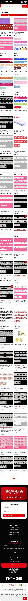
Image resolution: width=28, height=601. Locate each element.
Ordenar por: (21, 15)
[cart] (25, 2)
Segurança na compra (14, 553)
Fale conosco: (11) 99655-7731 (14, 543)
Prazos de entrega (14, 536)
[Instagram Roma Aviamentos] (10, 578)
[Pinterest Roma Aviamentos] (17, 578)
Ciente (25, 598)
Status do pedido (14, 529)
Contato (14, 550)
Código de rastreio (14, 537)
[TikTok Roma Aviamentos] (20, 578)
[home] (8, 2)
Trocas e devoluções (14, 552)
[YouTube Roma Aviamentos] (14, 578)
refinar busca (7, 15)
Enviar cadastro (8, 515)
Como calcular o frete (14, 534)
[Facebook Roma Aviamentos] (7, 578)
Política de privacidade (14, 561)
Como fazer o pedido (14, 527)
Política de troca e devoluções (14, 530)
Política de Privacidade (10, 594)
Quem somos (14, 559)
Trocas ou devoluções (14, 532)
